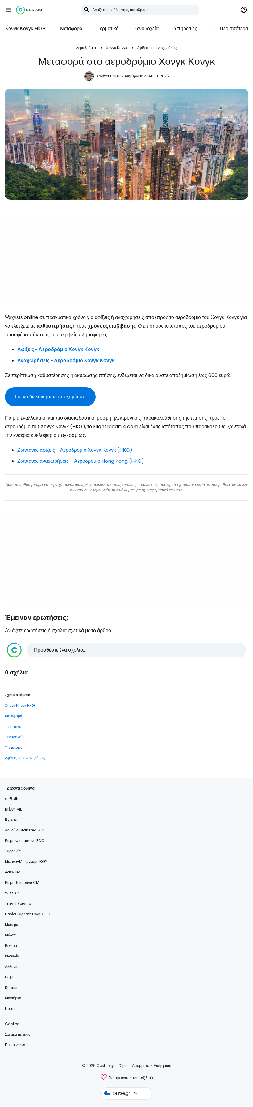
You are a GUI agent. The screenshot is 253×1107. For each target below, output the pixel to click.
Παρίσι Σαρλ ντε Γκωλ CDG (27, 914)
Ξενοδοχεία (146, 28)
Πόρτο (10, 1008)
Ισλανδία (12, 956)
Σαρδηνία (13, 851)
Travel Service (18, 903)
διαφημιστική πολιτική (165, 490)
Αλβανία (12, 966)
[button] (9, 10)
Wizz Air (12, 893)
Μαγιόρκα (13, 998)
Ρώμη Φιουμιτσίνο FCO (24, 840)
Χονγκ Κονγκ (116, 47)
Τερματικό (108, 28)
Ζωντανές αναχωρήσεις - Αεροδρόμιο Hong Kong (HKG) (80, 461)
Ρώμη (10, 977)
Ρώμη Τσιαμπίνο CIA (22, 882)
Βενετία (11, 945)
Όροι (124, 1065)
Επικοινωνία (15, 1044)
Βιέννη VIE (13, 809)
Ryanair (12, 819)
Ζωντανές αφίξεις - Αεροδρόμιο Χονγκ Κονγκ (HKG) (74, 450)
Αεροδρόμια (86, 47)
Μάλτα (10, 935)
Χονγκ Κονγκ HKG (25, 28)
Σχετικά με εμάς (17, 1034)
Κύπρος (11, 987)
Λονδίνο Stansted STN (25, 830)
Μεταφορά (71, 28)
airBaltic (13, 798)
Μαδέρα (11, 924)
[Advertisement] (126, 260)
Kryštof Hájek (108, 76)
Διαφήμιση (162, 1065)
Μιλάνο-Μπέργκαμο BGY (26, 861)
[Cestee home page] (29, 10)
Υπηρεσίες (185, 28)
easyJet (12, 872)
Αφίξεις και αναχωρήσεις (157, 47)
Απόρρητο (140, 1065)
